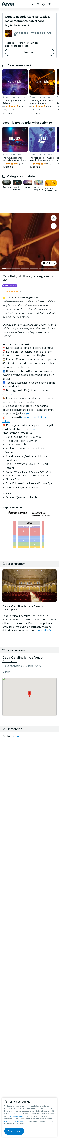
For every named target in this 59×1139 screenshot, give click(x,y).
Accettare (14, 1131)
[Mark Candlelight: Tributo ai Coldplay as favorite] (24, 72)
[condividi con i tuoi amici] (54, 218)
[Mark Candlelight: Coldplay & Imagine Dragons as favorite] (51, 72)
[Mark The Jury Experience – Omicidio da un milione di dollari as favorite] (24, 130)
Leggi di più (44, 630)
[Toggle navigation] (55, 4)
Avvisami (29, 52)
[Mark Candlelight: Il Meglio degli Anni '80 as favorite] (54, 226)
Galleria (50, 263)
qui (12, 394)
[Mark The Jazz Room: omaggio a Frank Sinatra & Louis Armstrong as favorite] (51, 130)
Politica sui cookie (15, 1116)
